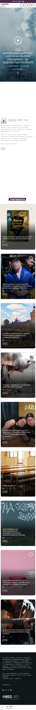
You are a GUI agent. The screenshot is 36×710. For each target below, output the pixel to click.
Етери (18, 49)
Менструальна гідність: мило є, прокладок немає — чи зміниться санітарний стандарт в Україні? (16, 583)
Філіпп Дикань (13, 66)
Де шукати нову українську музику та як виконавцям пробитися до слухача (17, 632)
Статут (27, 664)
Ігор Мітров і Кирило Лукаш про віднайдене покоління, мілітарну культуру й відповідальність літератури (16, 433)
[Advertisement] (18, 100)
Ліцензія (5, 666)
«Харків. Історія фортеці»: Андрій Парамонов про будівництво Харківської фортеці (16, 336)
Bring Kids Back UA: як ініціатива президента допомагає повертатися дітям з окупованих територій (17, 286)
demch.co (18, 678)
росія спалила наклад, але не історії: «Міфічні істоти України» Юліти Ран (18, 238)
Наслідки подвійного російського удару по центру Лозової (17, 386)
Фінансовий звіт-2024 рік (13, 664)
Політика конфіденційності (20, 666)
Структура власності (11, 661)
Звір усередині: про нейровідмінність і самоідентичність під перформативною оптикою (14, 532)
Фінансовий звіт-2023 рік (23, 662)
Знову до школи (9, 486)
